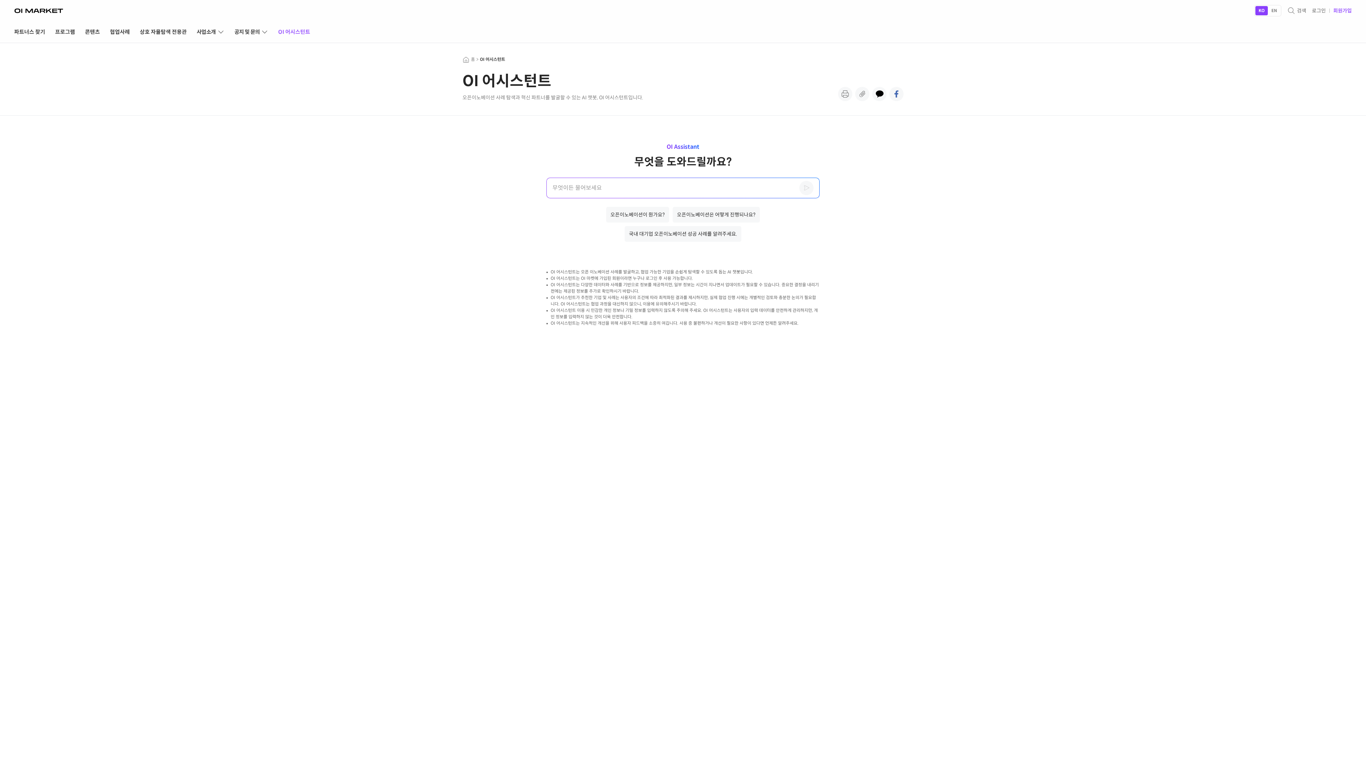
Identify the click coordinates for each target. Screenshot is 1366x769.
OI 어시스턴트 (492, 59)
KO (1262, 10)
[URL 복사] (862, 94)
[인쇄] (845, 94)
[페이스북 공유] (896, 94)
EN (1274, 10)
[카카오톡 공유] (879, 94)
